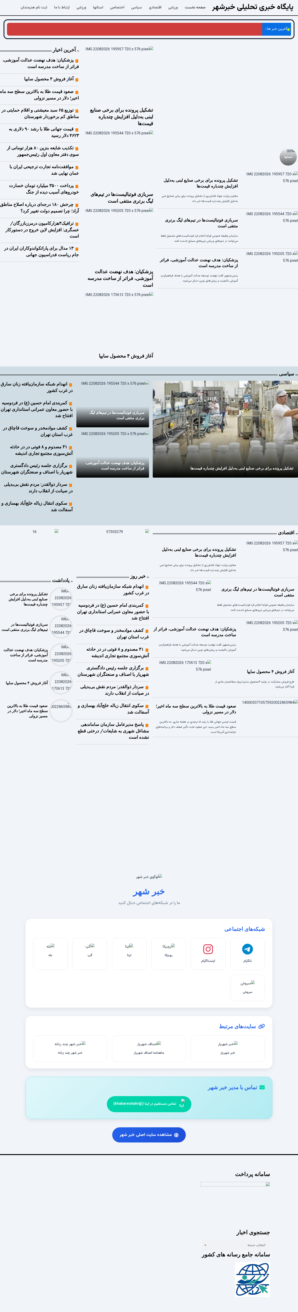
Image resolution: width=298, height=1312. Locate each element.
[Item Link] (227, 94)
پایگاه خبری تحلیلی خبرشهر (252, 7)
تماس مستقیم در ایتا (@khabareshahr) (144, 1104)
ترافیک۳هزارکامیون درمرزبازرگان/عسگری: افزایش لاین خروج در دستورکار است (42, 229)
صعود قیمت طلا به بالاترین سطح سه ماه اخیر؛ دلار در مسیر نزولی (67, 29)
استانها (288, 156)
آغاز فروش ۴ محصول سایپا (138, 29)
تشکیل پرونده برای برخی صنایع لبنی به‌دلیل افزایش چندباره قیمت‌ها (121, 116)
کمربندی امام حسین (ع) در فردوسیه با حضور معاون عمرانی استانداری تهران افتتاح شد (37, 409)
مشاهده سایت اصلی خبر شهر (146, 1135)
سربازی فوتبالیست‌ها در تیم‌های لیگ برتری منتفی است (217, 817)
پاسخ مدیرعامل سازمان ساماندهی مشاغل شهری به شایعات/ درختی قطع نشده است (113, 730)
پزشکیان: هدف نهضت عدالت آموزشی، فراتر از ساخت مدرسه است (210, 29)
